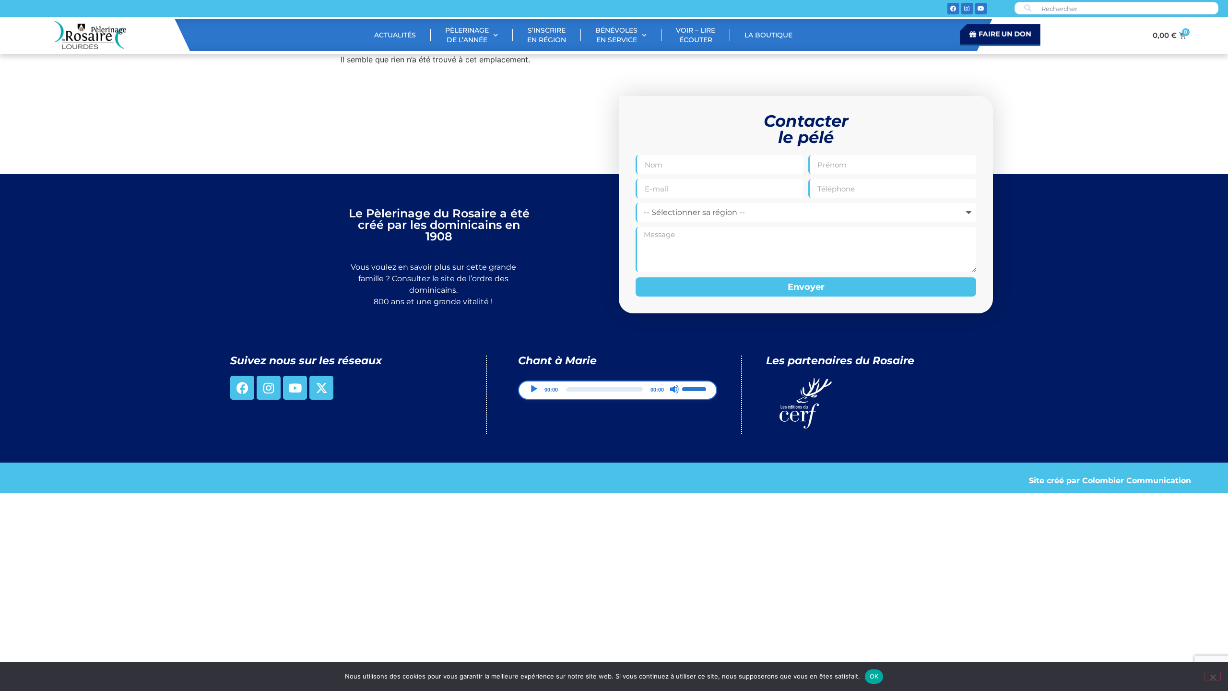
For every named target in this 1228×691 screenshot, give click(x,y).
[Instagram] (967, 8)
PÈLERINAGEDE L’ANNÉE (467, 35)
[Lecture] (534, 389)
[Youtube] (981, 8)
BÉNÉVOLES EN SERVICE (616, 35)
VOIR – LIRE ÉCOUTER (695, 35)
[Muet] (674, 389)
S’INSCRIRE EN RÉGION (546, 35)
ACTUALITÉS (395, 35)
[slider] (695, 388)
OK (874, 676)
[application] (617, 390)
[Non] (1212, 676)
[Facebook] (953, 8)
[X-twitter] (321, 388)
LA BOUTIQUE (768, 35)
